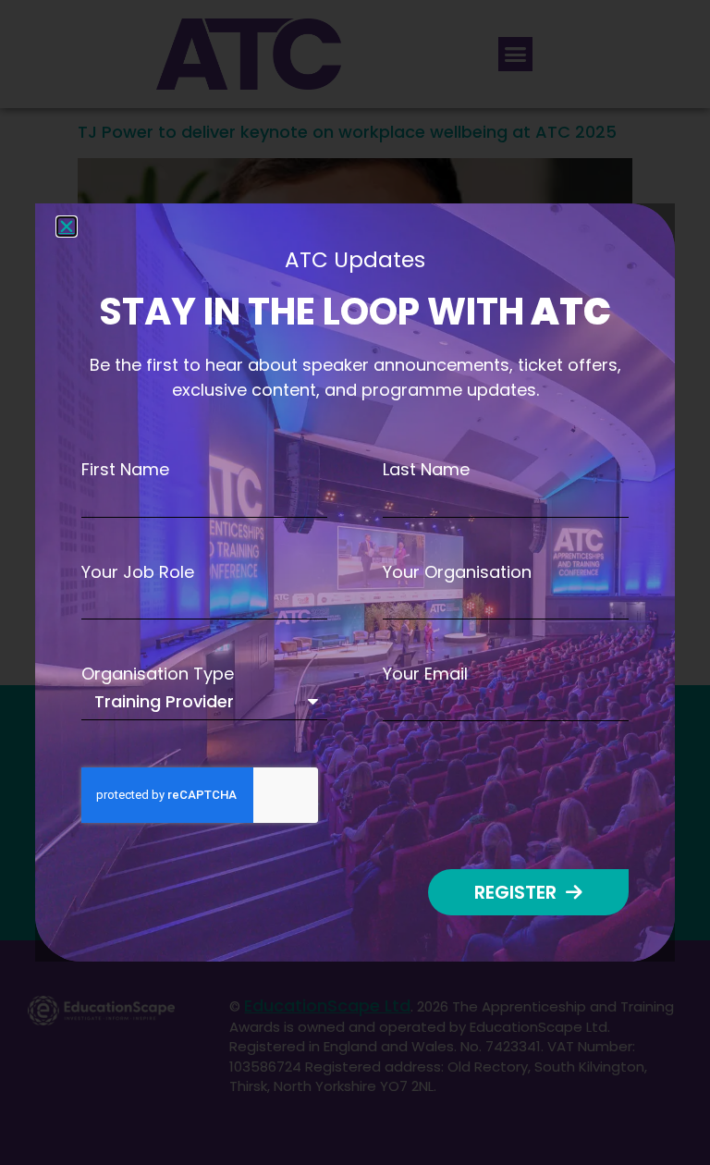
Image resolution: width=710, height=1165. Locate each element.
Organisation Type (157, 674)
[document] (355, 582)
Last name (426, 469)
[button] (66, 226)
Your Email (425, 674)
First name (125, 469)
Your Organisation (457, 572)
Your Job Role (137, 572)
